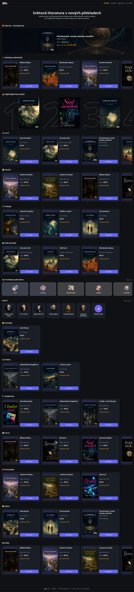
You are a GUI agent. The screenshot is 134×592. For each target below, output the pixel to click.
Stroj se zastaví (25, 138)
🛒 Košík (129, 3)
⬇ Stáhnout (108, 161)
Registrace (121, 3)
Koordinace (24, 328)
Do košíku (29, 86)
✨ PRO (106, 3)
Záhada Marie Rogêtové (29, 365)
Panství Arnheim (105, 62)
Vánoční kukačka (26, 211)
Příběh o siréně (65, 211)
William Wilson (25, 62)
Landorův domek (66, 175)
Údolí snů (63, 248)
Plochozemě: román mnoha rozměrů (106, 139)
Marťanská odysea (66, 62)
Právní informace (64, 588)
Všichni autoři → (127, 301)
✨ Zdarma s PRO (24, 73)
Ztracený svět (64, 138)
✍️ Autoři (47, 588)
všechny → (129, 280)
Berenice (62, 438)
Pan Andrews (104, 211)
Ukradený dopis (26, 401)
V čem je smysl (65, 365)
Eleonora (102, 474)
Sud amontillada (105, 438)
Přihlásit (113, 3)
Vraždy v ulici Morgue (107, 401)
